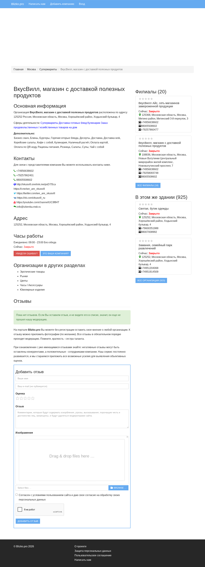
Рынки (24, 276)
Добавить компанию (62, 4)
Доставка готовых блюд (73, 123)
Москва (31, 69)
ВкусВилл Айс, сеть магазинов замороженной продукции (159, 105)
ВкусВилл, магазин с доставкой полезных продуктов (160, 144)
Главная (19, 69)
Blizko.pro (17, 4)
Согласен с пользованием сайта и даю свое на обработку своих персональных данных (69, 497)
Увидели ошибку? (27, 253)
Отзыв (20, 406)
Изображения (24, 432)
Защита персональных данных (92, 551)
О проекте (80, 546)
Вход (82, 4)
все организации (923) (151, 280)
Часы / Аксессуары (31, 285)
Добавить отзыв (28, 521)
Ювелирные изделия (32, 289)
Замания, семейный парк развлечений (155, 247)
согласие (90, 495)
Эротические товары (32, 271)
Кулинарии (93, 123)
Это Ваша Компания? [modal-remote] (55, 253)
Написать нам (37, 4)
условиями (39, 495)
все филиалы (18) (148, 185)
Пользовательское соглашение (92, 555)
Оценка (20, 393)
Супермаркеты (48, 69)
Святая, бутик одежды (154, 208)
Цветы (24, 280)
